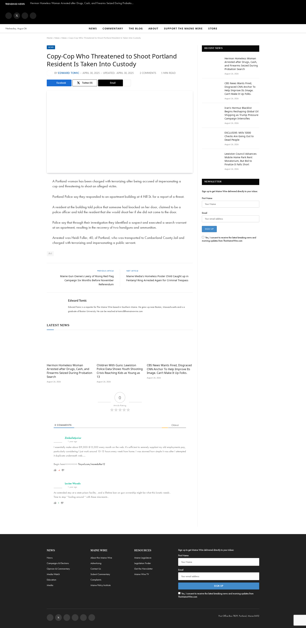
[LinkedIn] (34, 208)
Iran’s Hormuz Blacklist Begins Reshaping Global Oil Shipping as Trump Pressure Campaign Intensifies (242, 113)
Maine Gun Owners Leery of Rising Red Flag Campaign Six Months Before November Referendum (87, 280)
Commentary (113, 28)
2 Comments (148, 73)
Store (212, 28)
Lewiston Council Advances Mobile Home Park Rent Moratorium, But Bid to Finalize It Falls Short (241, 159)
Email (204, 212)
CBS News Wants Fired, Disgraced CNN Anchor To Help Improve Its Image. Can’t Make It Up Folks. (169, 369)
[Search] (299, 29)
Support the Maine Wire (183, 28)
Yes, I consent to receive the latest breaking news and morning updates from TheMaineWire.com (229, 239)
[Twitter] (34, 199)
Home (49, 38)
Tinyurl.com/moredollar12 (91, 464)
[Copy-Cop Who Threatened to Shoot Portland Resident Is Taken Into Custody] (120, 132)
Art (50, 254)
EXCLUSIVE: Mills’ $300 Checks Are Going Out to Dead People (239, 136)
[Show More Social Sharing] (127, 83)
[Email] (34, 217)
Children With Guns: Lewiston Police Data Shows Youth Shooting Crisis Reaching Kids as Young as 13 (120, 371)
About (153, 28)
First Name (207, 198)
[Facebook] (34, 190)
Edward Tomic (68, 73)
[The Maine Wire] (153, 15)
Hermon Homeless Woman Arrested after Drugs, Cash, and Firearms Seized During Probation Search (83, 3)
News (93, 28)
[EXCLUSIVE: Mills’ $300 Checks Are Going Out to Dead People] (211, 137)
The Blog (136, 28)
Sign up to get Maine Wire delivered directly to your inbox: (230, 191)
